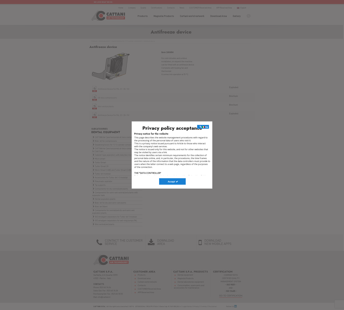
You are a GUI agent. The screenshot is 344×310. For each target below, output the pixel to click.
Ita (206, 126)
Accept (171, 181)
